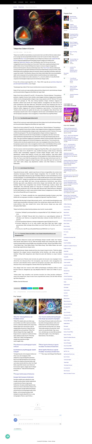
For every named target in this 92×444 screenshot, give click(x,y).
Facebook (24, 288)
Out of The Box (67, 312)
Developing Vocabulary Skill (69, 237)
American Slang (67, 206)
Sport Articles (67, 356)
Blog (26, 2)
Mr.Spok (16, 60)
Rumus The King (67, 334)
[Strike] (25, 424)
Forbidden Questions (68, 254)
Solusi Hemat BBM (68, 345)
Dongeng (20, 2)
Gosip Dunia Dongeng (68, 259)
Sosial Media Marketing (68, 348)
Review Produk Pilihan (68, 331)
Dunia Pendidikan (67, 242)
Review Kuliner (67, 329)
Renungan (66, 326)
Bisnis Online (66, 223)
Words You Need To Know (69, 373)
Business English (67, 229)
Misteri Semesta (67, 301)
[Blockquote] (31, 424)
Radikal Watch (67, 323)
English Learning (67, 248)
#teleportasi (22, 291)
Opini (65, 309)
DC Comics (66, 231)
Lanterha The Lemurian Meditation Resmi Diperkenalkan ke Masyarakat (70, 70)
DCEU (65, 234)
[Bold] (20, 424)
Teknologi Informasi (68, 365)
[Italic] (22, 424)
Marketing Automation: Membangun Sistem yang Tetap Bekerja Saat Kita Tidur (70, 155)
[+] (38, 423)
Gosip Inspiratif (67, 262)
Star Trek (23, 58)
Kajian (65, 281)
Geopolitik (66, 256)
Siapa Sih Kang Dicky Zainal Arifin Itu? (73, 18)
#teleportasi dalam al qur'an (37, 291)
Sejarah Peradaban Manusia (69, 337)
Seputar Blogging (67, 342)
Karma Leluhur (67, 290)
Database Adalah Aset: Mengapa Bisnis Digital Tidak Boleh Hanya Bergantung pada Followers (71, 162)
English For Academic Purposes (70, 245)
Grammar (66, 268)
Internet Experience (68, 276)
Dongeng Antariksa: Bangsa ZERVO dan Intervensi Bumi (74, 36)
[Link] (35, 424)
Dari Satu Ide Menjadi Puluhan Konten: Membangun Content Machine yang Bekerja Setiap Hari (71, 182)
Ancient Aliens (67, 209)
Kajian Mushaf (67, 284)
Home (15, 2)
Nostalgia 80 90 (67, 306)
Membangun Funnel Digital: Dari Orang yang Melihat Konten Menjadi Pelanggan (70, 169)
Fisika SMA (66, 251)
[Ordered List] (27, 424)
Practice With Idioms (68, 320)
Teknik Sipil (66, 362)
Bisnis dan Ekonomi (68, 220)
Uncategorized (67, 368)
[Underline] (23, 424)
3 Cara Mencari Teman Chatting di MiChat (74, 80)
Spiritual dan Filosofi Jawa (69, 354)
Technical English (67, 359)
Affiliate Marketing (68, 204)
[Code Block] (33, 424)
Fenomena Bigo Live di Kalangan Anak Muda (74, 61)
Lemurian (66, 292)
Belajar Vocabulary (67, 218)
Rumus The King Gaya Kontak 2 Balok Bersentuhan (74, 88)
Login (60, 415)
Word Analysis (67, 370)
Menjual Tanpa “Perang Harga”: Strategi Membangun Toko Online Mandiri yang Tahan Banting (71, 197)
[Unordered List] (29, 424)
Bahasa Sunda (67, 215)
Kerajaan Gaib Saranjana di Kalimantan (24, 377)
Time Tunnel (46, 67)
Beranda (15, 7)
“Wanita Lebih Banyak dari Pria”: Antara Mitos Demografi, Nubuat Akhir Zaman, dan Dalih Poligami (70, 130)
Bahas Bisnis (66, 212)
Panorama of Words (68, 315)
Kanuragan (66, 287)
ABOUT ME (32, 2)
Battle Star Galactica (25, 62)
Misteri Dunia (21, 7)
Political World (67, 318)
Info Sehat (66, 273)
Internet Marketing (68, 279)
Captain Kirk (54, 58)
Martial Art (66, 295)
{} (36, 423)
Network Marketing (68, 304)
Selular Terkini (67, 340)
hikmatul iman (67, 270)
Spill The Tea (66, 351)
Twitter (30, 288)
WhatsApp (36, 288)
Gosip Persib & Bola (68, 265)
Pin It (41, 288)
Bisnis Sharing (67, 226)
